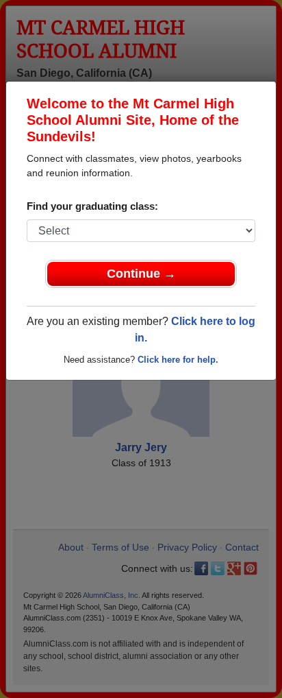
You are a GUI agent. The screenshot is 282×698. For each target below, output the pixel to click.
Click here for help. (178, 359)
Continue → (141, 273)
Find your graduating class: (92, 206)
